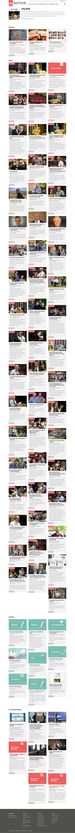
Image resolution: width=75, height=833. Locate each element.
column (55, 11)
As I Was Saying (41, 4)
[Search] (64, 4)
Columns (36, 4)
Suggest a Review (41, 820)
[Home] (22, 3)
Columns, (16, 633)
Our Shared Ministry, (13, 758)
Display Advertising (12, 815)
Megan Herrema (38, 762)
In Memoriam (18, 231)
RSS (63, 1)
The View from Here (20, 758)
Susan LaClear (60, 43)
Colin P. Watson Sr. (13, 759)
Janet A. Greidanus (13, 204)
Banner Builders (55, 820)
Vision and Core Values (27, 822)
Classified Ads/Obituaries (13, 817)
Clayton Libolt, (32, 500)
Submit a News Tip (41, 817)
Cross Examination (60, 634)
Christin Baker (12, 663)
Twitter (61, 1)
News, (16, 79)
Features (32, 4)
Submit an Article (41, 822)
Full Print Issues (55, 817)
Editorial (19, 633)
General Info (25, 815)
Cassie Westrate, (32, 762)
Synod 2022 (11, 63)
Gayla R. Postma (62, 444)
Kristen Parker (32, 79)
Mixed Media (59, 687)
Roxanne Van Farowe (53, 109)
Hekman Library (53, 16)
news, (52, 11)
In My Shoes (59, 660)
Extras (57, 4)
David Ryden (12, 46)
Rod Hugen (41, 666)
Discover (19, 662)
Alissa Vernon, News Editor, (54, 444)
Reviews (46, 4)
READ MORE (11, 55)
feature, (49, 11)
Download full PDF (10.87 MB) (28, 18)
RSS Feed (53, 822)
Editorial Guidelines (26, 817)
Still (38, 666)
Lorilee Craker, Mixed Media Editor (35, 46)
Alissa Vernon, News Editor (14, 140)
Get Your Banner (40, 815)
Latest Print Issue (55, 815)
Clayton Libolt (12, 80)
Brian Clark (51, 727)
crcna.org (64, 0)
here (24, 14)
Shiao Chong (12, 634)
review (59, 11)
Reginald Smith (51, 661)
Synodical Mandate (26, 820)
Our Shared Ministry (52, 4)
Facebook (60, 1)
